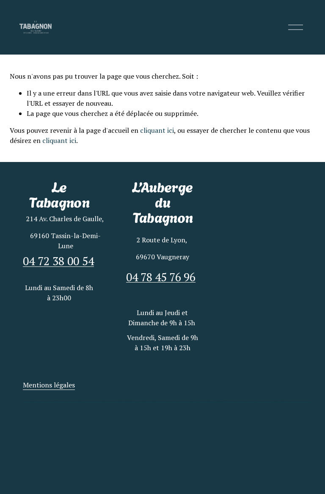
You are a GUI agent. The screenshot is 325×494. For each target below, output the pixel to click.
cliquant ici (157, 130)
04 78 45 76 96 (161, 277)
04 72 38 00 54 (58, 261)
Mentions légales (49, 385)
